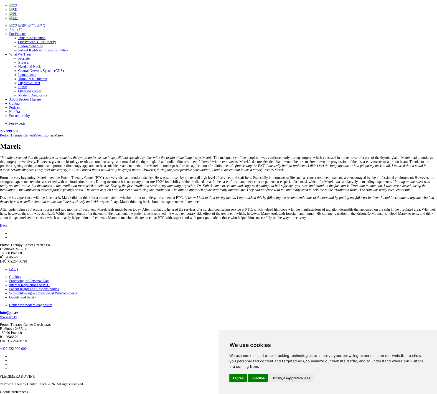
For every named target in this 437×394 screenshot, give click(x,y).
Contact (14, 103)
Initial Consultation (32, 38)
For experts (17, 123)
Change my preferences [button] (291, 378)
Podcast (14, 107)
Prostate (24, 58)
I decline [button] (258, 378)
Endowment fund (30, 46)
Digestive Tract (29, 83)
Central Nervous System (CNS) (41, 71)
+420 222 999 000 (13, 349)
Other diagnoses (29, 91)
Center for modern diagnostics (30, 305)
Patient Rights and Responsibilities (43, 50)
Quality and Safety (22, 297)
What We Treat (20, 54)
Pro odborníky (19, 116)
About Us (16, 30)
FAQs (13, 269)
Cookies (15, 277)
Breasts (23, 62)
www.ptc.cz (8, 317)
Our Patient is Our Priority (37, 42)
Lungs (22, 87)
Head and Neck (29, 66)
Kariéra (14, 112)
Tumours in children (32, 79)
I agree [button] (238, 378)
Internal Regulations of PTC (29, 285)
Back (4, 225)
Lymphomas (27, 75)
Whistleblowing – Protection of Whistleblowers (43, 293)
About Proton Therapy (25, 99)
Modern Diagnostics (32, 95)
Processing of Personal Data (29, 281)
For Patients (17, 34)
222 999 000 (9, 131)
